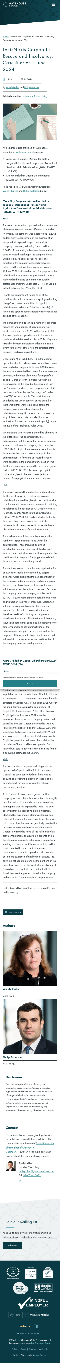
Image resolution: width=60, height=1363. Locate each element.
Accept (30, 683)
